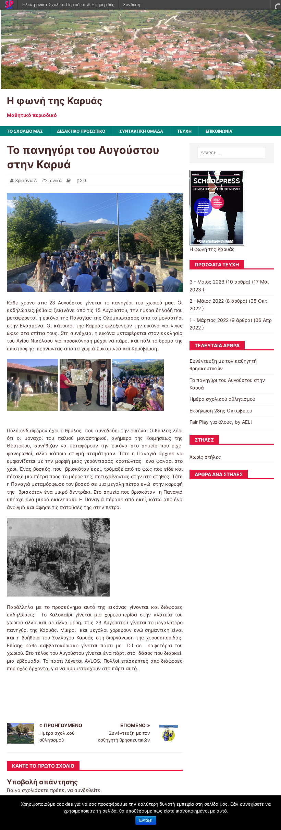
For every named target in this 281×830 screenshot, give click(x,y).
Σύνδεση (131, 4)
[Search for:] (232, 153)
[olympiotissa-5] (85, 407)
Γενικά (55, 180)
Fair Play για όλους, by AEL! (221, 422)
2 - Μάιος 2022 (207, 301)
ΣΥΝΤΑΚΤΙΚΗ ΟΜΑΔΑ (141, 131)
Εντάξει (145, 820)
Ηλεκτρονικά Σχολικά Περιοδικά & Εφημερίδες (68, 4)
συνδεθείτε (87, 790)
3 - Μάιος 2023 (207, 282)
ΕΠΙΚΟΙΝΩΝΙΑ (219, 131)
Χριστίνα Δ (26, 180)
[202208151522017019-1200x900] (138, 407)
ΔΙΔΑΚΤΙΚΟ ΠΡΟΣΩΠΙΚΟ (81, 131)
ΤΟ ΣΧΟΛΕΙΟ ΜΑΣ (25, 131)
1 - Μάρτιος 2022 (209, 320)
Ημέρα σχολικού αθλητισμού (222, 399)
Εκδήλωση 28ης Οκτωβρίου (221, 410)
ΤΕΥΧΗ (184, 131)
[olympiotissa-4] (32, 407)
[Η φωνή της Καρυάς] (140, 85)
